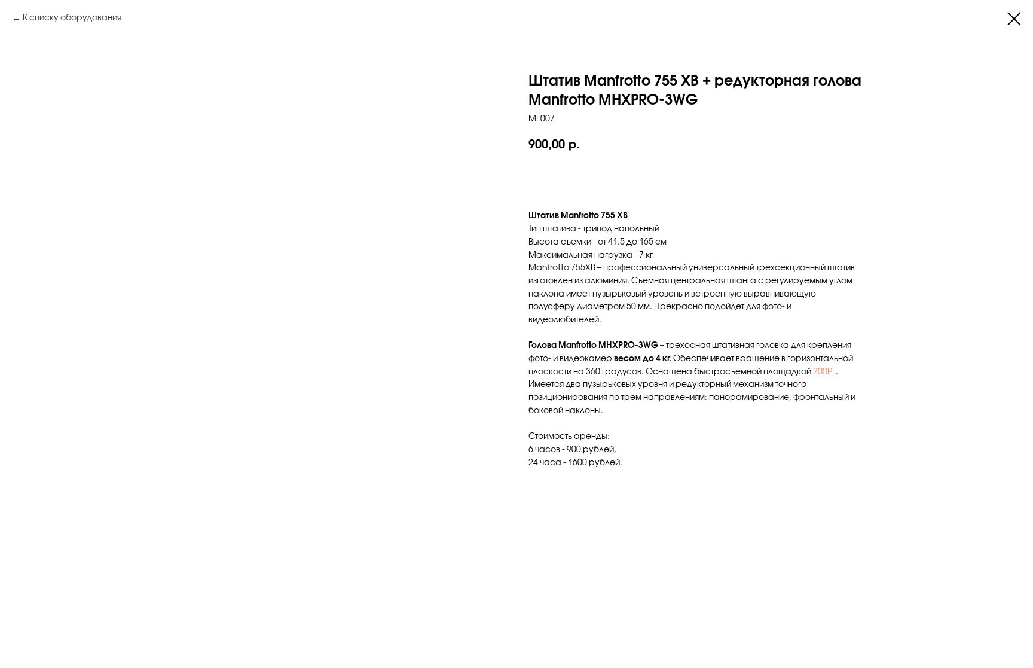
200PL (824, 372)
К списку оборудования (72, 18)
